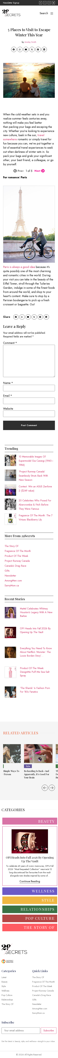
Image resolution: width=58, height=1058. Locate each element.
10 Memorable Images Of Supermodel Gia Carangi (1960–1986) (36, 461)
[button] (13, 49)
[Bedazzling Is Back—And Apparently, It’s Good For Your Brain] (38, 753)
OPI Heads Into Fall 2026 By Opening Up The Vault (35, 630)
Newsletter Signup (11, 2)
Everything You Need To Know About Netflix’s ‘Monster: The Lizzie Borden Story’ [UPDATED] (36, 652)
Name (8, 383)
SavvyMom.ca (12, 585)
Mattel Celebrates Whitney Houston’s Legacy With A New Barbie (36, 612)
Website (8, 408)
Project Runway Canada (17, 561)
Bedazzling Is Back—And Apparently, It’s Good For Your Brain (36, 774)
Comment (10, 343)
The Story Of (11, 546)
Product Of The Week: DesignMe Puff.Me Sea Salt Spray (34, 671)
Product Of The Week (16, 556)
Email (7, 395)
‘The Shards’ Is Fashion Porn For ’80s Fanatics (35, 690)
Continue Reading (29, 881)
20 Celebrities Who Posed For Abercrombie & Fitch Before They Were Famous (35, 505)
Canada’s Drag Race (15, 566)
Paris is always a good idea (19, 267)
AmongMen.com (13, 580)
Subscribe (48, 1030)
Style (28, 766)
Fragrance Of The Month (18, 551)
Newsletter (10, 575)
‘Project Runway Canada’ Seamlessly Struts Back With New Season (33, 476)
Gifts (7, 570)
